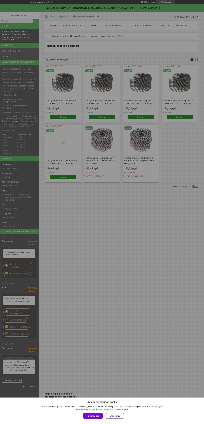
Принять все (93, 416)
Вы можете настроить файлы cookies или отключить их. (101, 409)
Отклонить (115, 416)
